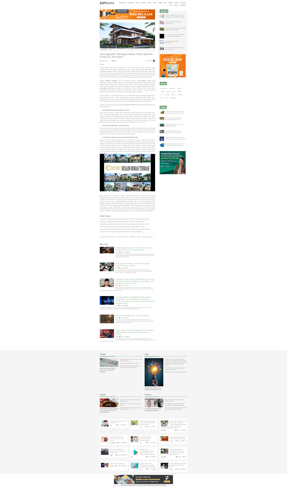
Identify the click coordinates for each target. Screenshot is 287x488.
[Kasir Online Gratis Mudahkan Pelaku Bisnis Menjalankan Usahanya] (163, 37)
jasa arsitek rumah (105, 88)
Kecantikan (131, 2)
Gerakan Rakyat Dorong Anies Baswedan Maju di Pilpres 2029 (178, 465)
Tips (165, 2)
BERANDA (104, 49)
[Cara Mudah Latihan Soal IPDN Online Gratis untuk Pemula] (106, 439)
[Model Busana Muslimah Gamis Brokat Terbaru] (163, 22)
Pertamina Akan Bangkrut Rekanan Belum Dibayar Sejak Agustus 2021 (118, 451)
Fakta (175, 5)
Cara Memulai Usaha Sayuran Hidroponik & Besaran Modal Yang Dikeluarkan (147, 422)
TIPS (110, 49)
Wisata (138, 2)
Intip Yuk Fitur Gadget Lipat (117, 463)
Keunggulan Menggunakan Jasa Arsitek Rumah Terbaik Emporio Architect (122, 221)
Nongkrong (122, 2)
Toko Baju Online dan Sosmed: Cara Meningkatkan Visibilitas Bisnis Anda (174, 404)
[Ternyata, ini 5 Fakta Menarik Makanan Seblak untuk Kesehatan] (163, 29)
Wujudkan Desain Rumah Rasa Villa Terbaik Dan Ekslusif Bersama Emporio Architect (125, 229)
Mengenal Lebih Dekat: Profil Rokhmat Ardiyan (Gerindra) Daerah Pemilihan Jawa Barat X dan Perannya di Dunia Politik (135, 281)
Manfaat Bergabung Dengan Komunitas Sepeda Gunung (131, 408)
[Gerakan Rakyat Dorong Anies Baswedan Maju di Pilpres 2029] (166, 465)
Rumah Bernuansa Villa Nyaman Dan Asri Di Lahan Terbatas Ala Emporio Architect (124, 224)
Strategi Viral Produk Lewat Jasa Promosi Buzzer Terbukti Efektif (132, 264)
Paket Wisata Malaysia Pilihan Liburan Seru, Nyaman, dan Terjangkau (130, 366)
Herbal (143, 2)
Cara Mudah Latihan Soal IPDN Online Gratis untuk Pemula (117, 438)
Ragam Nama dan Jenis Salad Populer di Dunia (131, 404)
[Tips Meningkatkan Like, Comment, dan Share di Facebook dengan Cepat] (163, 139)
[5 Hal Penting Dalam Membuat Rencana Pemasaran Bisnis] (136, 439)
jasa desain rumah (144, 80)
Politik (155, 2)
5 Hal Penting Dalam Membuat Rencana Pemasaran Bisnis (145, 438)
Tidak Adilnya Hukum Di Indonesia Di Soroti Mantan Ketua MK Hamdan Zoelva (133, 249)
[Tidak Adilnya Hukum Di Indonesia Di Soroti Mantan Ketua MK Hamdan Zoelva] (107, 250)
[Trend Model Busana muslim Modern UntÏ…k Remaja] (163, 48)
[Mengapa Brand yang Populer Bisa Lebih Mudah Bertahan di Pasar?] (163, 145)
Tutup (171, 474)
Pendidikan (182, 5)
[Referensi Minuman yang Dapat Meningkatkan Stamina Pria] (163, 118)
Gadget (160, 2)
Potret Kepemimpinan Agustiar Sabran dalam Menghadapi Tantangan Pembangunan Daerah (134, 332)
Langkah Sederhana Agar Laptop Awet (175, 372)
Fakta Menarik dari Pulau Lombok (129, 363)
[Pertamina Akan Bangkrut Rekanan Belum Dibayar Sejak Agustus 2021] (106, 452)
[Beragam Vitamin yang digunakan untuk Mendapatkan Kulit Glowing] (163, 112)
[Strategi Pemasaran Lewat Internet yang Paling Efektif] (163, 125)
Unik (171, 5)
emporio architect (147, 237)
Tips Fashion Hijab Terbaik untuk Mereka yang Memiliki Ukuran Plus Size (176, 408)
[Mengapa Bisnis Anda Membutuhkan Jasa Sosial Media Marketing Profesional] (136, 465)
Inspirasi (170, 2)
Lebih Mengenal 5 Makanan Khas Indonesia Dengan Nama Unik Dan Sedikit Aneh (109, 410)
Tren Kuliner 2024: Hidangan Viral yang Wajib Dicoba (130, 400)
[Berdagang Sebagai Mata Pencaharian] (163, 42)
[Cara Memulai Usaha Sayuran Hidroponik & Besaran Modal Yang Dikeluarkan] (136, 422)
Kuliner (149, 2)
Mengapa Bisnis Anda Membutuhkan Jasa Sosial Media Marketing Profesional (147, 465)
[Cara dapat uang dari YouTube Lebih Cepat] (106, 423)
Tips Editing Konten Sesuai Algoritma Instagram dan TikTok (175, 368)
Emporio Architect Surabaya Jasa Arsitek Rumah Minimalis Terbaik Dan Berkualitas (124, 219)
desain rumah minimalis (108, 237)
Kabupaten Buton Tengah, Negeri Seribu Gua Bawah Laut (131, 360)
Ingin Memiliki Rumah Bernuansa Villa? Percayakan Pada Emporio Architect (122, 226)
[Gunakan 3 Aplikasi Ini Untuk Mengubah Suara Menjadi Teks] (163, 131)
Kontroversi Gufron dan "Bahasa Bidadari (132, 316)
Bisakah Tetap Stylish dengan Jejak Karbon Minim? (174, 400)
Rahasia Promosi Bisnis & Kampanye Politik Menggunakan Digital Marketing (143, 485)
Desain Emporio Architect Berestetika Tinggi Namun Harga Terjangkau (121, 231)
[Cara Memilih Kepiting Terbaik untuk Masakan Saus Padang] (166, 438)
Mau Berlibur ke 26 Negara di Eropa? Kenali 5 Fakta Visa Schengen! (107, 370)
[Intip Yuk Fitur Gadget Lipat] (106, 465)
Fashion (176, 2)
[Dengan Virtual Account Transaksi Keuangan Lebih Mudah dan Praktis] (163, 16)
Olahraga (183, 2)
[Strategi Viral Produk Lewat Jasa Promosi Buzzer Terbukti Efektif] (107, 267)
